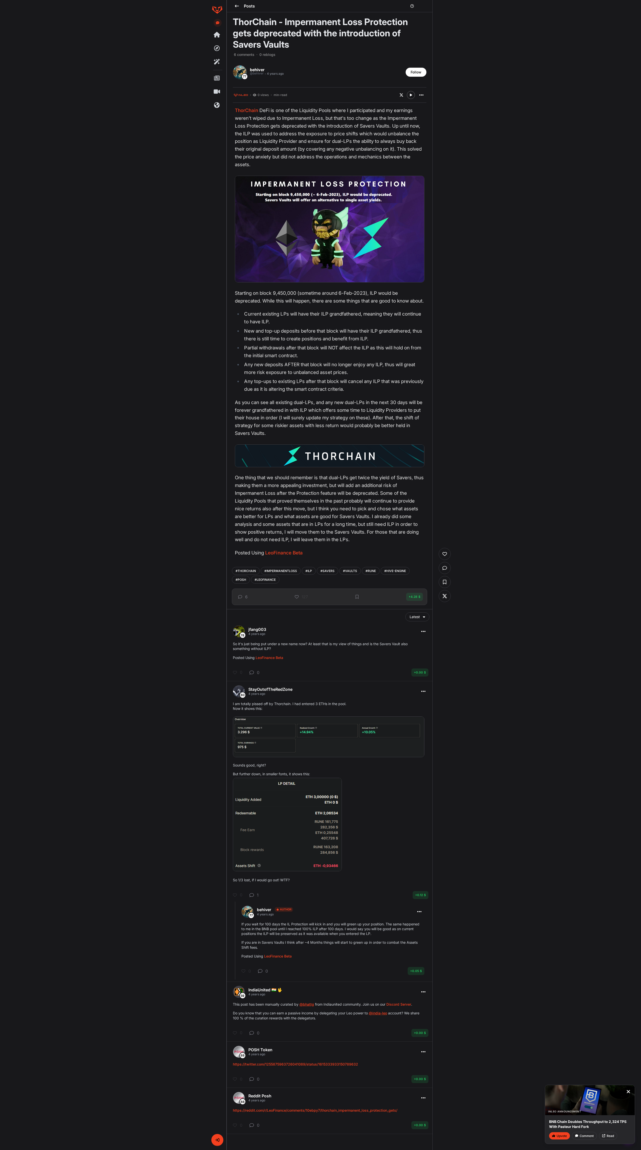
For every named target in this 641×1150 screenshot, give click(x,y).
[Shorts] (217, 92)
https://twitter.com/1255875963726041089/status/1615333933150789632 (295, 1064)
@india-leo (378, 1013)
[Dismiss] (628, 1091)
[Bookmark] (357, 597)
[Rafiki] (217, 62)
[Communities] (217, 105)
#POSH (241, 580)
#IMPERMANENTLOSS (280, 571)
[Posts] (217, 78)
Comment (587, 1136)
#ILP (308, 571)
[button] (217, 1140)
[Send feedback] (218, 23)
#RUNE (371, 571)
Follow (416, 72)
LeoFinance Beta (284, 553)
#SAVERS (327, 571)
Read (610, 1136)
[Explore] (217, 48)
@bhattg (306, 1004)
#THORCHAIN (246, 571)
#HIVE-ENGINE (395, 571)
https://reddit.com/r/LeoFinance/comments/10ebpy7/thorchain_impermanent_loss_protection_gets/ (315, 1110)
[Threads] (217, 35)
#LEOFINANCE (265, 580)
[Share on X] (401, 95)
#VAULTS (350, 571)
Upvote (562, 1136)
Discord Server (398, 1004)
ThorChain (246, 110)
